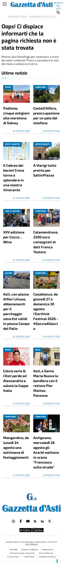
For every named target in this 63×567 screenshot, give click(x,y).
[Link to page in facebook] (20, 521)
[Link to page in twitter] (49, 521)
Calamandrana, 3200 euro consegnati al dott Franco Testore (45, 242)
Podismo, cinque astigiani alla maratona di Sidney (16, 115)
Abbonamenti (47, 549)
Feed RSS (14, 549)
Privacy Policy (13, 557)
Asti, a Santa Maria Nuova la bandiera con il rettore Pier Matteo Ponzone (45, 383)
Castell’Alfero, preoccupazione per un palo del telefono (46, 115)
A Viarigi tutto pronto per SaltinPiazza (44, 170)
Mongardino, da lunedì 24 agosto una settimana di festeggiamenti (16, 447)
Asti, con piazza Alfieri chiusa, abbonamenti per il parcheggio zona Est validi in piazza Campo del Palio (16, 311)
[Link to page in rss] (35, 521)
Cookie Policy (28, 557)
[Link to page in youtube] (28, 521)
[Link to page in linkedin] (42, 521)
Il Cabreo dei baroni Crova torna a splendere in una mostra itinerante (13, 177)
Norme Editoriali (46, 553)
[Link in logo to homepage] (31, 507)
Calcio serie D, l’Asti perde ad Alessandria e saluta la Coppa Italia (15, 381)
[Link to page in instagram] (13, 521)
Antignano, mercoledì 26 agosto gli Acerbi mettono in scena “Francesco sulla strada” (46, 452)
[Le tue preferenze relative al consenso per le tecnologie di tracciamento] (57, 561)
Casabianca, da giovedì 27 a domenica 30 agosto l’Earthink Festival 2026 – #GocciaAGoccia (45, 311)
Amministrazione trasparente (22, 553)
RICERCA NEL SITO (58, 4)
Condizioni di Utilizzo (47, 557)
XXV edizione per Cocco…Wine (14, 237)
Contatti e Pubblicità (30, 549)
